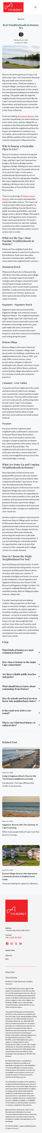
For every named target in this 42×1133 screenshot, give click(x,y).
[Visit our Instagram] (11, 943)
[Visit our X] (16, 943)
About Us (8, 955)
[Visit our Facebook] (7, 943)
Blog (7, 959)
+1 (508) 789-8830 (14, 937)
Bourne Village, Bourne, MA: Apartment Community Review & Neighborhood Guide (19, 876)
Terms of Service (11, 977)
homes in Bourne (27, 116)
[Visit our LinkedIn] (20, 943)
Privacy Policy (10, 972)
